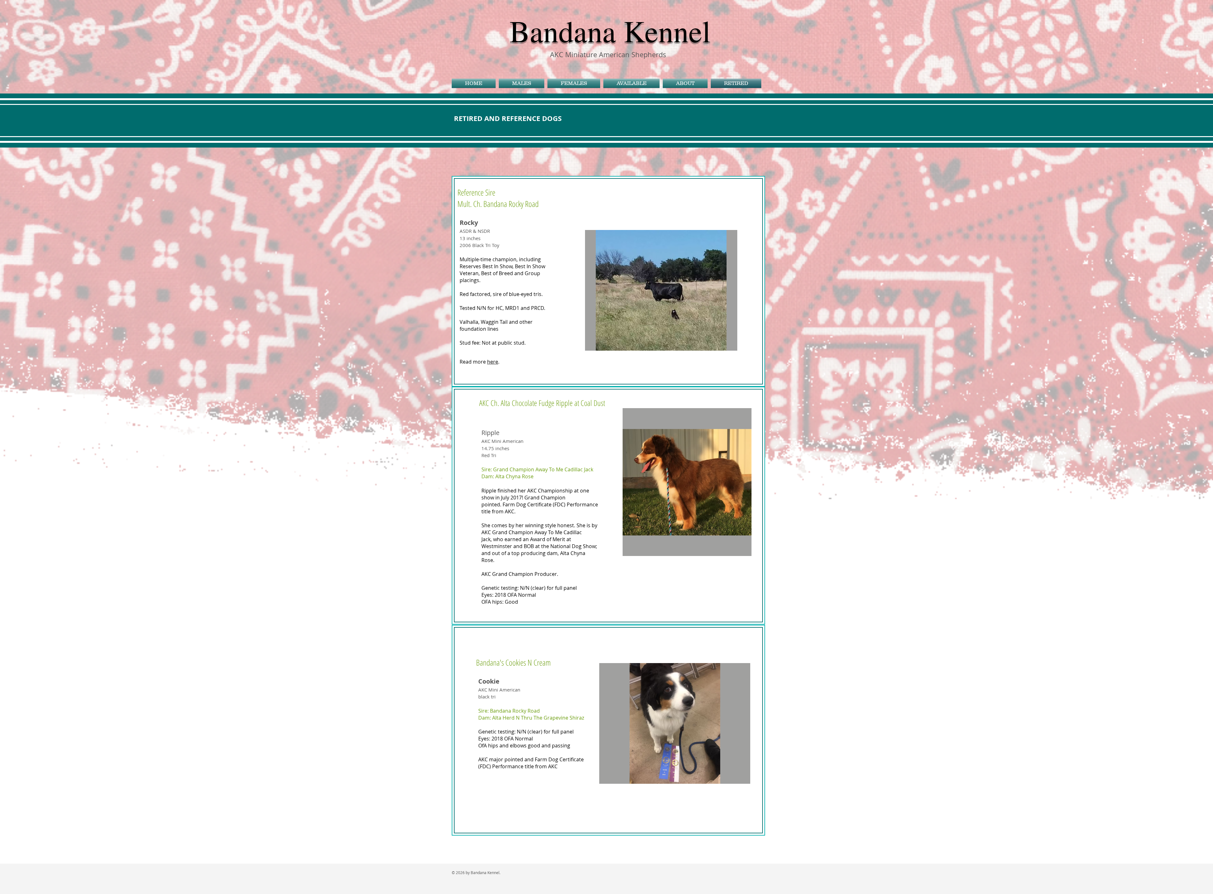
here (492, 361)
